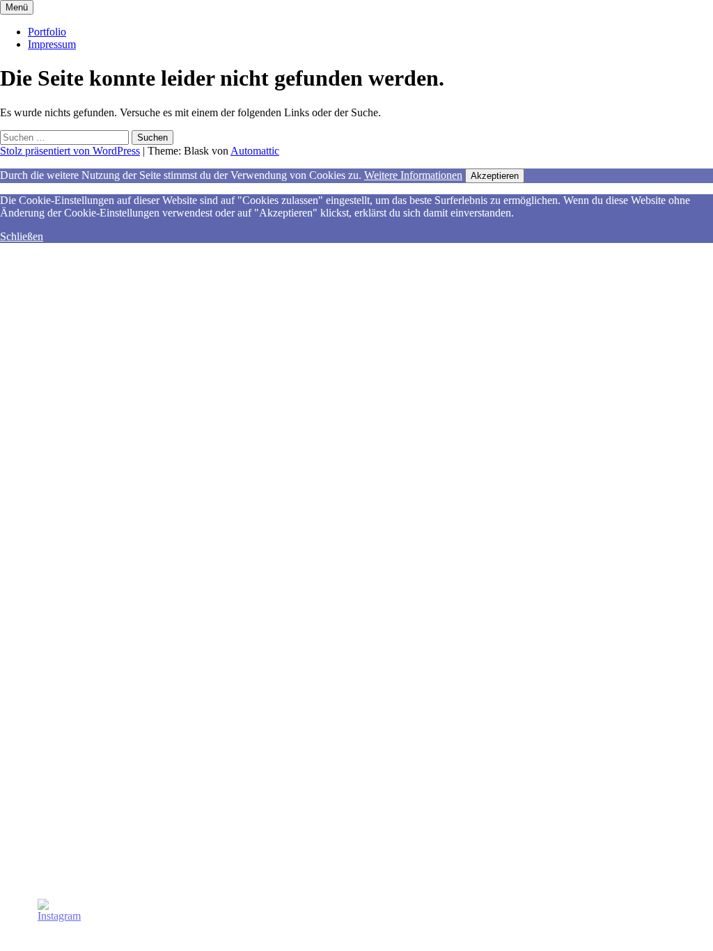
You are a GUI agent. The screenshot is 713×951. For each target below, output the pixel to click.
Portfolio (47, 32)
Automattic (254, 151)
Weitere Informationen (413, 175)
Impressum (52, 44)
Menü (17, 7)
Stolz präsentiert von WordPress (70, 151)
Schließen (21, 236)
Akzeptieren (495, 176)
